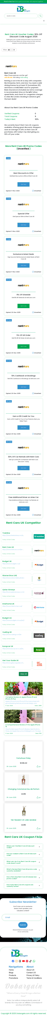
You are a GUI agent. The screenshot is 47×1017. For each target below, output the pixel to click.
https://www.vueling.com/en (11, 634)
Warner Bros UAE (9, 575)
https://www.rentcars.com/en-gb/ (16, 75)
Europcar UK (7, 646)
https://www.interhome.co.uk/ (12, 606)
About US (30, 970)
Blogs (11, 972)
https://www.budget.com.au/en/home (15, 620)
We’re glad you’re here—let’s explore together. (23, 1)
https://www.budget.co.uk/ (11, 564)
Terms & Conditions (34, 978)
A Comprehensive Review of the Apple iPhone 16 (22, 726)
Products (12, 975)
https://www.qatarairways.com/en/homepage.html (19, 592)
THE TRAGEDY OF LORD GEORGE (23, 820)
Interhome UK (8, 604)
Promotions (13, 978)
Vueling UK (7, 632)
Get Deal (23, 184)
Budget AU (7, 618)
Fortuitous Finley (24, 758)
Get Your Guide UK (10, 660)
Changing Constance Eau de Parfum (23, 789)
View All (23, 674)
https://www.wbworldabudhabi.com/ (15, 578)
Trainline (6, 533)
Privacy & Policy (32, 975)
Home (11, 970)
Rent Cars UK (8, 547)
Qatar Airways (8, 589)
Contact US (31, 972)
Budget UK (7, 561)
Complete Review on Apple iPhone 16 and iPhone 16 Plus (21, 698)
